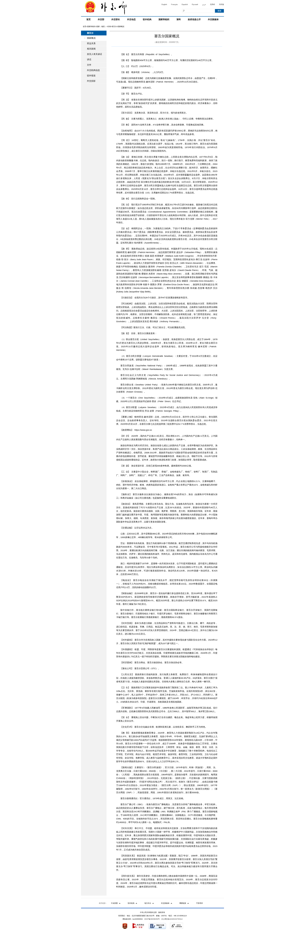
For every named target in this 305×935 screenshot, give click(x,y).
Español (185, 4)
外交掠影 (91, 81)
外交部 (101, 19)
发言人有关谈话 (94, 54)
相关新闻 (91, 49)
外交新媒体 (213, 19)
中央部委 (114, 903)
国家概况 (91, 38)
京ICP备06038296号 (152, 919)
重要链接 (182, 903)
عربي (204, 4)
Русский (195, 4)
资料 (178, 19)
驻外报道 (91, 75)
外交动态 (131, 19)
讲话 (89, 59)
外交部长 (115, 19)
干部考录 (199, 903)
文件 (89, 65)
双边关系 (91, 43)
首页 (88, 19)
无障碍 (212, 4)
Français (174, 4)
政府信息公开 (194, 19)
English (164, 4)
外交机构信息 (93, 70)
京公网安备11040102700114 (172, 919)
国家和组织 (164, 19)
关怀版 (221, 4)
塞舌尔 (114, 26)
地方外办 (147, 903)
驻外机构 (147, 19)
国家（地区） (101, 26)
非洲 (109, 26)
